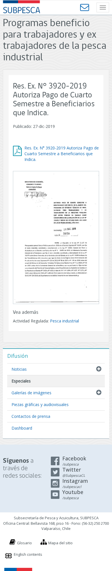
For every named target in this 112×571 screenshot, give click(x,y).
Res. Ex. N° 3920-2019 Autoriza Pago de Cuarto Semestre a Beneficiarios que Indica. (61, 153)
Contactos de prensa (30, 416)
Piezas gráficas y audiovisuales (40, 404)
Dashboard (21, 428)
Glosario (24, 542)
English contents (28, 554)
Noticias (19, 369)
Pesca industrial (64, 321)
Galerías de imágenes (31, 392)
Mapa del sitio (60, 542)
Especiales (21, 381)
